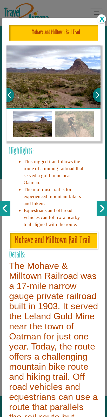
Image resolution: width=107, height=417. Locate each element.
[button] (10, 95)
